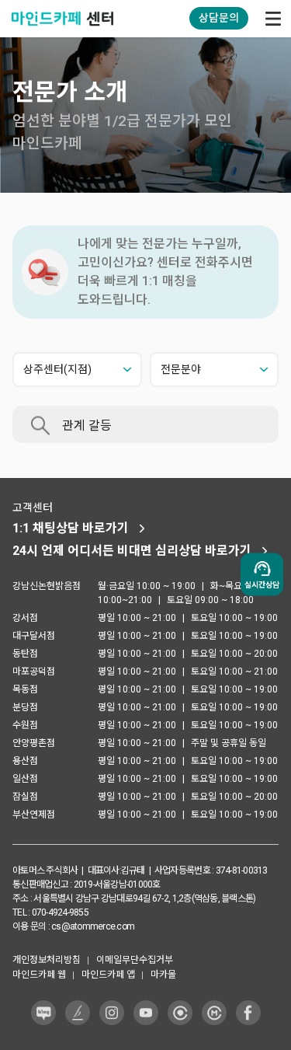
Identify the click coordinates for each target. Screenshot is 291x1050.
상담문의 (219, 18)
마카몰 (163, 974)
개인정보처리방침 (46, 959)
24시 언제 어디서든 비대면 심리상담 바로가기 (131, 550)
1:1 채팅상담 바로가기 (70, 528)
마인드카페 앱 (108, 974)
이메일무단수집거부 (134, 959)
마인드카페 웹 (39, 974)
